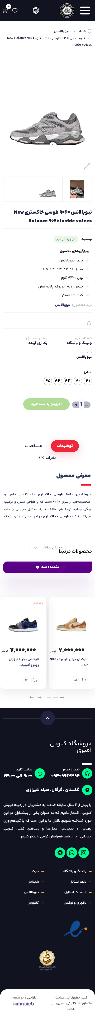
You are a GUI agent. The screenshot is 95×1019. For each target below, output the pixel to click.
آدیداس (33, 881)
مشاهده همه (50, 567)
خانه (82, 31)
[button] (62, 697)
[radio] (88, 381)
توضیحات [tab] (65, 446)
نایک (35, 871)
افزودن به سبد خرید (46, 404)
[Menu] (86, 10)
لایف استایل (78, 881)
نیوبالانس (62, 31)
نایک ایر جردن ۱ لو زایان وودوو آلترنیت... (24, 662)
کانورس (33, 902)
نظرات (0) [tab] (47, 458)
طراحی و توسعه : (23, 998)
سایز (87, 372)
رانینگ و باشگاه (79, 343)
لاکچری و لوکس (75, 902)
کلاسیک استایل (75, 892)
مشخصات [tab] (33, 446)
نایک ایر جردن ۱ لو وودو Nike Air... (69, 662)
